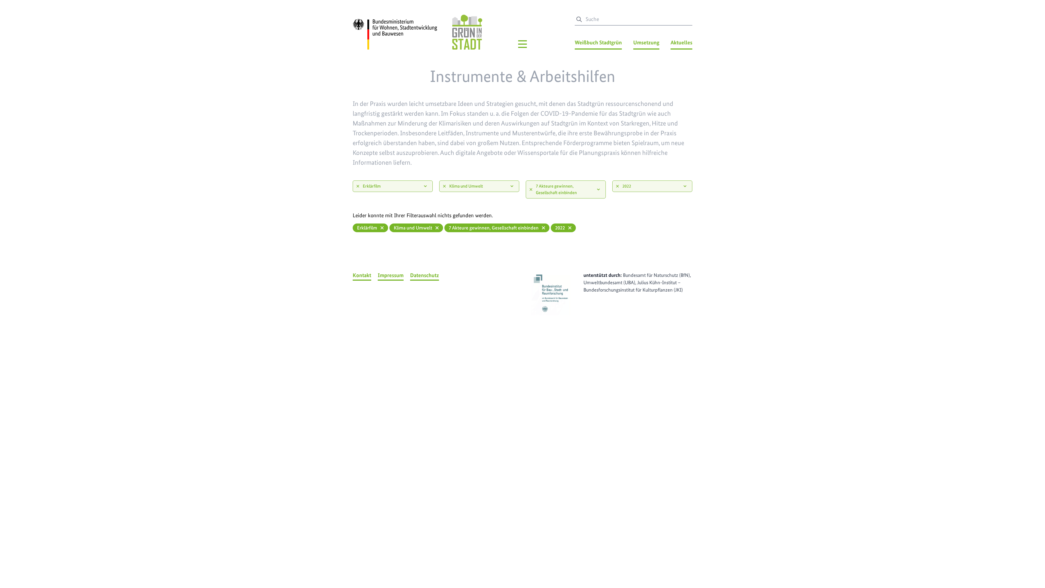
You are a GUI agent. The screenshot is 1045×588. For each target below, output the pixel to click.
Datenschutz (424, 275)
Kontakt (362, 275)
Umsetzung (646, 42)
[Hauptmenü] (522, 44)
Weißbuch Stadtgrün (598, 42)
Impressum (391, 275)
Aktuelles (681, 42)
